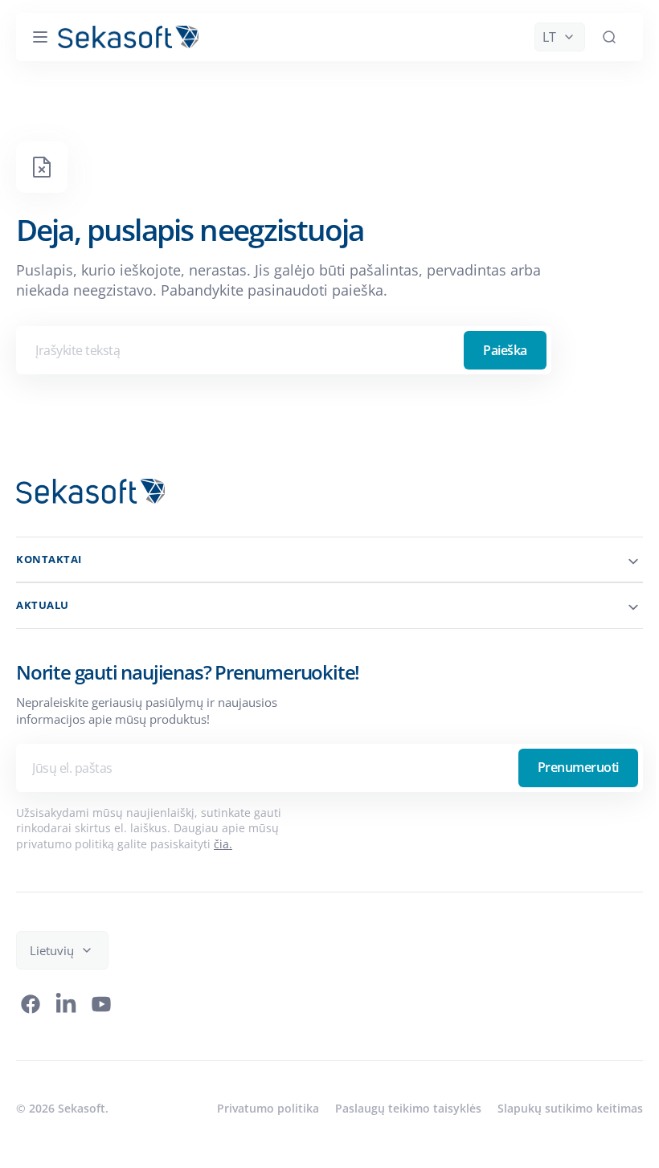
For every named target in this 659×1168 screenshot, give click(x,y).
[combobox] (283, 350)
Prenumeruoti (566, 767)
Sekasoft (81, 1108)
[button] (40, 37)
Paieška (505, 350)
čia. (223, 843)
